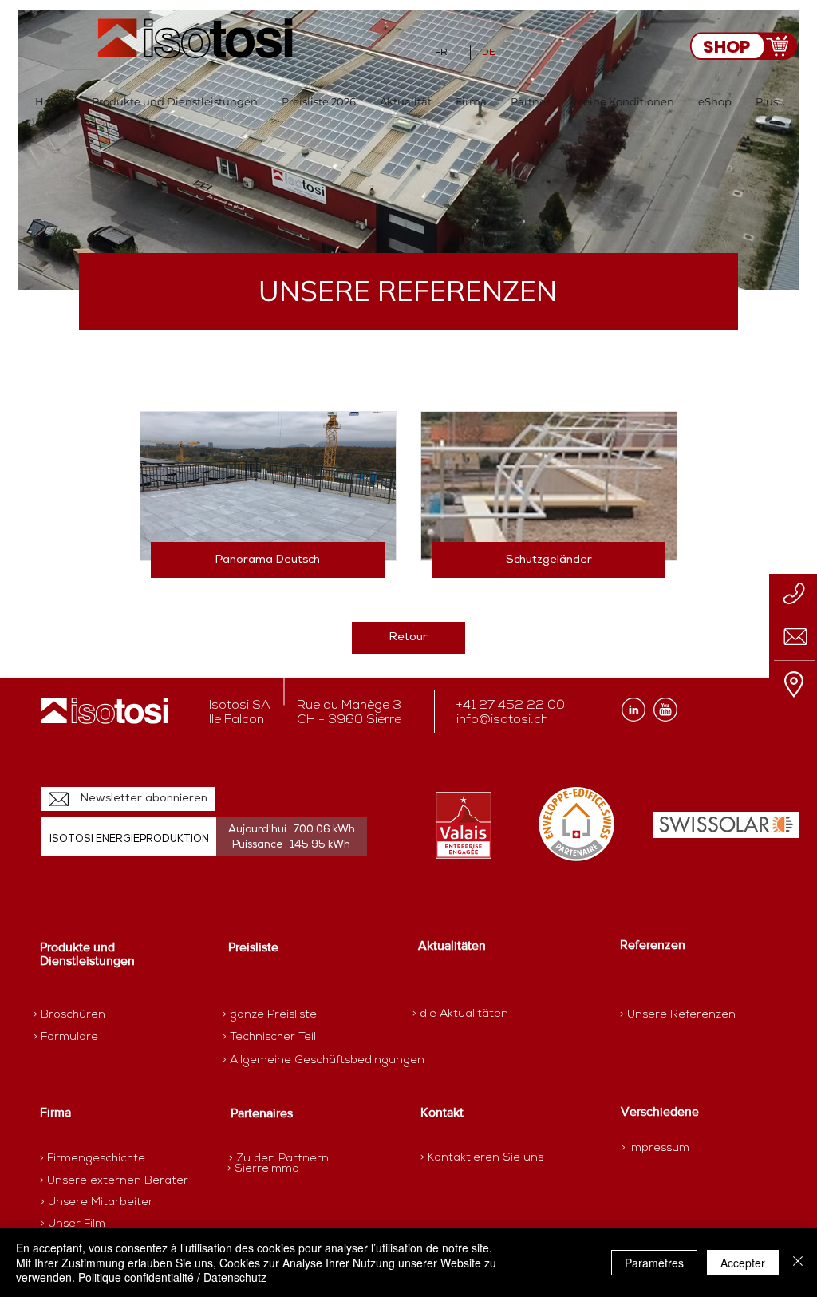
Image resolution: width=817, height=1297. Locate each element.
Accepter (742, 1263)
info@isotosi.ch (502, 720)
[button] (175, 101)
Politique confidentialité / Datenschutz (172, 1277)
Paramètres (654, 1263)
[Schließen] (797, 1262)
